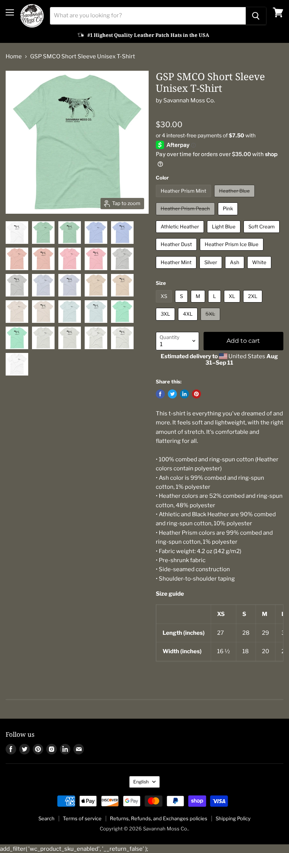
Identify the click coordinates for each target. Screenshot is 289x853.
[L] (215, 304)
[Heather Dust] (177, 252)
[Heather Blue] (235, 199)
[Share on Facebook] (160, 393)
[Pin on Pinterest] (196, 393)
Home (14, 56)
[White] (260, 270)
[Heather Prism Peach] (186, 217)
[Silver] (211, 270)
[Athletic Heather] (181, 234)
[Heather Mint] (177, 270)
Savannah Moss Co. (189, 100)
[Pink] (229, 217)
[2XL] (253, 304)
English (141, 782)
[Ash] (235, 270)
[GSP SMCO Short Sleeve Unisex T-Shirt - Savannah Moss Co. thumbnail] (17, 232)
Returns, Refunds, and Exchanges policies (158, 818)
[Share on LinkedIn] (184, 393)
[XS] (165, 304)
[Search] (256, 15)
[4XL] (188, 322)
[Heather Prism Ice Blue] (232, 252)
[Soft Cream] (262, 234)
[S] (182, 304)
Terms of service (82, 818)
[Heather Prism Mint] (184, 199)
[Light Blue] (224, 234)
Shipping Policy (233, 818)
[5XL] (211, 322)
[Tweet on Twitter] (172, 393)
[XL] (233, 304)
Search (46, 818)
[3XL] (166, 322)
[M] (199, 304)
